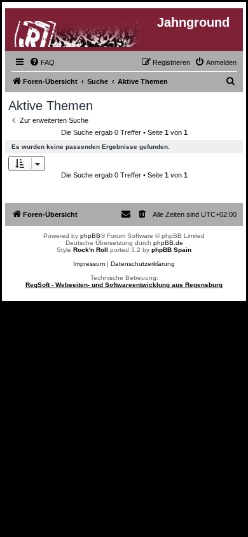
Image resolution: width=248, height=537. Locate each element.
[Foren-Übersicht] (79, 31)
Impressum (89, 263)
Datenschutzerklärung (143, 263)
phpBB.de (168, 242)
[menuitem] (42, 62)
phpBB (90, 235)
